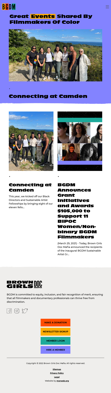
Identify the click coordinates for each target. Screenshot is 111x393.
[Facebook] (9, 311)
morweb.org (63, 381)
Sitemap (57, 369)
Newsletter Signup (55, 331)
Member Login (55, 341)
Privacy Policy (57, 373)
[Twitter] (25, 311)
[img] (55, 55)
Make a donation (55, 322)
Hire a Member (55, 350)
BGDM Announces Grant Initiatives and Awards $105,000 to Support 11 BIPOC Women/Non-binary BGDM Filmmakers (77, 211)
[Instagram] (16, 311)
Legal (57, 377)
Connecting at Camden (48, 96)
